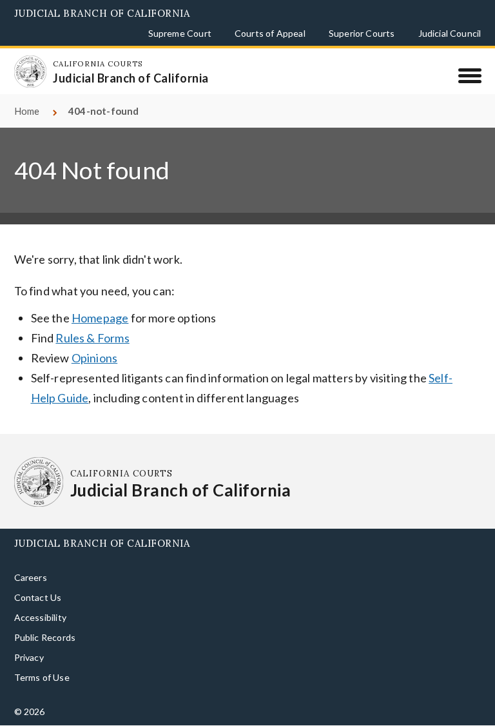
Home (27, 111)
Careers (30, 577)
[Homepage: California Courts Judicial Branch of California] (30, 71)
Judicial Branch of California (102, 13)
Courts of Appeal (270, 33)
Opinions (94, 358)
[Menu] (469, 75)
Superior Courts (362, 33)
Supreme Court (179, 33)
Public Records (45, 637)
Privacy (29, 657)
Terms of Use (42, 677)
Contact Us (38, 597)
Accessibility (40, 617)
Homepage (100, 318)
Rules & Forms (92, 338)
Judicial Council (449, 33)
